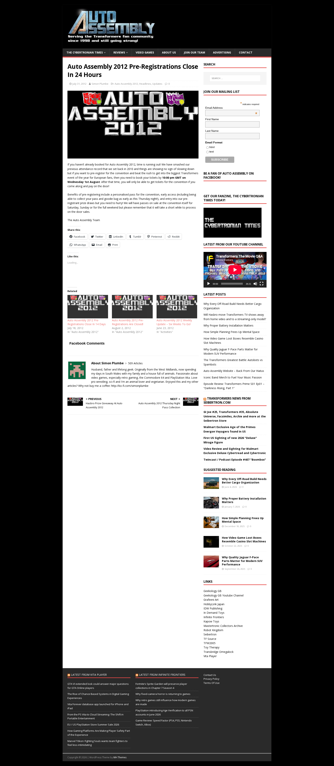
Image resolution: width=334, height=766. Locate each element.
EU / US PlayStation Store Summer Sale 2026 (93, 724)
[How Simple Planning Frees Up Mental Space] (211, 526)
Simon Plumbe (100, 83)
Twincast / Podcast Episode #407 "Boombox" (235, 459)
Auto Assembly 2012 (126, 83)
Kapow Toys (211, 621)
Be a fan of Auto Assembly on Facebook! (229, 175)
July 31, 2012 (79, 83)
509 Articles (135, 363)
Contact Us (210, 675)
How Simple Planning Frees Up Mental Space (232, 332)
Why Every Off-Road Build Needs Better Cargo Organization (244, 480)
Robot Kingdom (213, 630)
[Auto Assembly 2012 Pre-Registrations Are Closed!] (132, 306)
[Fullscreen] (261, 284)
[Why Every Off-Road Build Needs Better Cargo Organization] (211, 487)
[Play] (208, 284)
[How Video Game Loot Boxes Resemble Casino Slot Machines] (211, 545)
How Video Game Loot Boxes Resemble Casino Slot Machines (244, 539)
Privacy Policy (211, 679)
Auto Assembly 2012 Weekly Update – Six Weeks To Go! (174, 322)
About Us (169, 52)
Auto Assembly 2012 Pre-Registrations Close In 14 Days (86, 322)
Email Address (231, 107)
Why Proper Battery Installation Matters (228, 325)
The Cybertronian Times (84, 52)
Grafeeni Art (211, 599)
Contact (245, 52)
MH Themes (119, 757)
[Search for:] (235, 78)
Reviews (119, 52)
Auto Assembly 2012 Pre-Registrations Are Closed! (128, 322)
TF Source (210, 639)
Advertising (222, 52)
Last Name (212, 130)
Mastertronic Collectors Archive (223, 626)
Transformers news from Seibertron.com (227, 400)
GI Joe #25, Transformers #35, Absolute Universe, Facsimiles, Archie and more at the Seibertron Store (235, 416)
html (212, 147)
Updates (157, 83)
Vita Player (210, 656)
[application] (235, 269)
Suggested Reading (220, 470)
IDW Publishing (213, 608)
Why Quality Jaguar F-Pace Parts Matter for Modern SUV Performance (242, 560)
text (211, 151)
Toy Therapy (211, 647)
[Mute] (255, 284)
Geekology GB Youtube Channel (224, 595)
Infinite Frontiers (214, 617)
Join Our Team (194, 52)
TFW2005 (210, 643)
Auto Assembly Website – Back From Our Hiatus (234, 371)
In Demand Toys (214, 612)
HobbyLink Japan (214, 604)
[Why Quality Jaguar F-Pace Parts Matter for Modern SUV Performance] (211, 565)
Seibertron (210, 634)
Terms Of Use (212, 683)
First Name (212, 119)
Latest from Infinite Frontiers (162, 674)
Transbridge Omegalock (218, 652)
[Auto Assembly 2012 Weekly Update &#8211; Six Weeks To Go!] (177, 306)
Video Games (145, 52)
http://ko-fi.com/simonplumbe (129, 386)
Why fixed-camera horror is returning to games (162, 694)
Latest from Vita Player (89, 674)
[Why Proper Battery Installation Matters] (211, 506)
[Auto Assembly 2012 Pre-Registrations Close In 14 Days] (87, 306)
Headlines (145, 83)
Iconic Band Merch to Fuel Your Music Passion (233, 377)
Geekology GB (213, 591)
